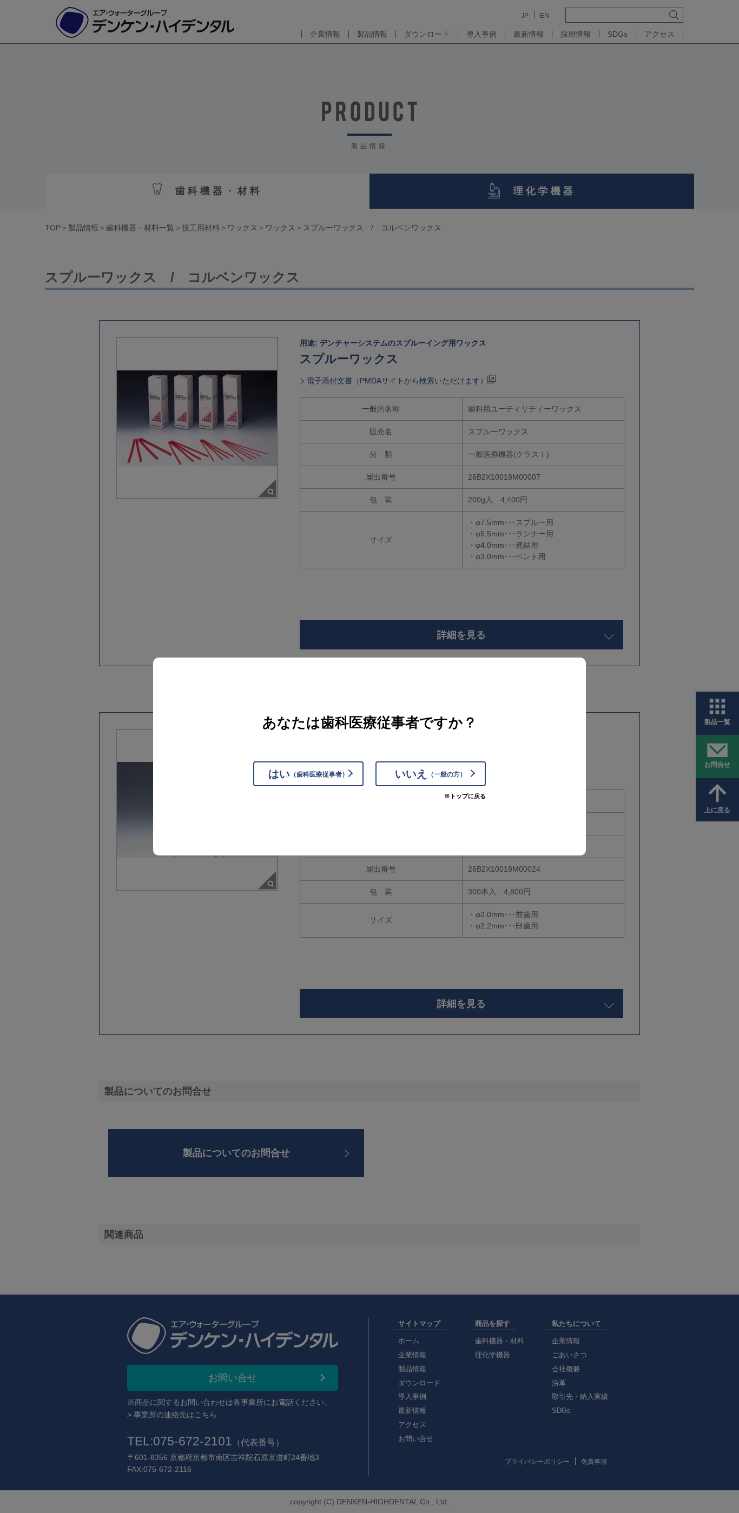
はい (308, 774)
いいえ (430, 774)
